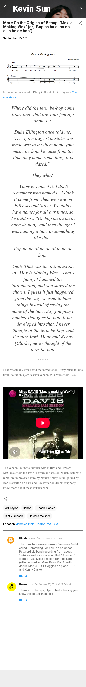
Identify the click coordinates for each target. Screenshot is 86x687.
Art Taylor (11, 508)
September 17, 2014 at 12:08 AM (53, 584)
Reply (23, 575)
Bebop (27, 508)
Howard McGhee (40, 516)
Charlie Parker (46, 508)
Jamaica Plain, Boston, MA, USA (37, 524)
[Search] (80, 8)
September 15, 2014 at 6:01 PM (45, 538)
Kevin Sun (32, 9)
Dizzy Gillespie (14, 516)
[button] (80, 24)
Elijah (23, 538)
